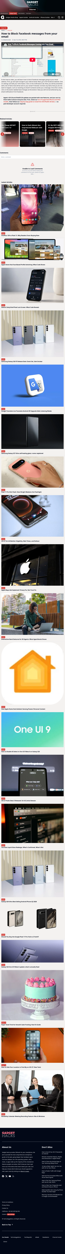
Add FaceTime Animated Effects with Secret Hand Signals (52, 1176)
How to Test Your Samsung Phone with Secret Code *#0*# (51, 1181)
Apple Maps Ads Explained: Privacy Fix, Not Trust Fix (18, 590)
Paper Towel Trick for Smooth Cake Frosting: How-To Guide (21, 1025)
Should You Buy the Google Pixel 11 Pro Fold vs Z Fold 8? (20, 937)
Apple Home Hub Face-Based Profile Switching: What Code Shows (23, 265)
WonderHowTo (4, 13)
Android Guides (34, 17)
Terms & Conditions (7, 1202)
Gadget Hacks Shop (12, 17)
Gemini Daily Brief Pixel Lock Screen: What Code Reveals (20, 307)
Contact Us (5, 1208)
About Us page (24, 1171)
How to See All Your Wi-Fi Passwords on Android (52, 1152)
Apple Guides (23, 17)
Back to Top (6, 1225)
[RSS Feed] (13, 1176)
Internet (32, 9)
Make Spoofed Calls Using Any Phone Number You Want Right (52, 1190)
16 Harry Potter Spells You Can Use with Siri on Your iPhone (51, 1167)
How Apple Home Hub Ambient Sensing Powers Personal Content (23, 709)
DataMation (45, 1237)
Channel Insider (57, 1237)
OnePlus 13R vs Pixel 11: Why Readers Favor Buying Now (20, 235)
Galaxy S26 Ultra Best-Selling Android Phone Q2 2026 (19, 902)
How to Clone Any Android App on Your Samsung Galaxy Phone (51, 1162)
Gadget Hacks (13, 13)
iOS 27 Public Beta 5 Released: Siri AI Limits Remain (18, 801)
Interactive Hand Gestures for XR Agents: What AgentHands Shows (24, 639)
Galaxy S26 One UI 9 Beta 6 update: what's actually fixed (20, 967)
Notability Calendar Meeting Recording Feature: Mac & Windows (23, 1116)
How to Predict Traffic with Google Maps (51, 1171)
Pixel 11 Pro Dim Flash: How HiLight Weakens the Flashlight (21, 492)
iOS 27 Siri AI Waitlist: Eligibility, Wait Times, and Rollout (20, 541)
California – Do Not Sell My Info (11, 1211)
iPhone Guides (45, 17)
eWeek (37, 1237)
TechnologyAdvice (16, 1237)
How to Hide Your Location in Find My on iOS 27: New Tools (21, 1067)
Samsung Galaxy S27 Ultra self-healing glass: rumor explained (22, 453)
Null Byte (28, 13)
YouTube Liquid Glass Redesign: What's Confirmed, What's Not (22, 847)
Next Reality (21, 13)
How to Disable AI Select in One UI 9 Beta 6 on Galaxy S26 (20, 752)
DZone (5, 1241)
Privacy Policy (6, 1205)
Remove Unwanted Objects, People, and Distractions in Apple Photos (52, 1157)
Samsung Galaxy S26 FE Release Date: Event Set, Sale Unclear (21, 361)
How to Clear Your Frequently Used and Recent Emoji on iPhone (52, 1186)
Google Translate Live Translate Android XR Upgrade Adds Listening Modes (26, 411)
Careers (8, 1214)
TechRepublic (28, 1237)
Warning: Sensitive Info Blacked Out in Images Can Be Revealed (52, 1195)
